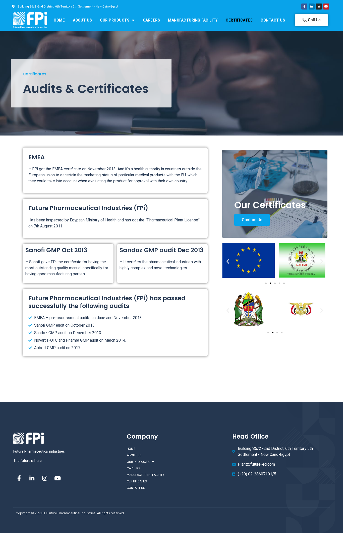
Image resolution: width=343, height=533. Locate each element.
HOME (59, 20)
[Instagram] (319, 7)
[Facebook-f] (304, 7)
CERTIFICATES (239, 20)
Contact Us (252, 220)
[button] (228, 261)
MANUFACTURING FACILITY (193, 20)
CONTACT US (273, 20)
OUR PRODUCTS (114, 20)
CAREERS (151, 20)
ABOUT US (82, 20)
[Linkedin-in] (312, 7)
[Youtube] (326, 7)
